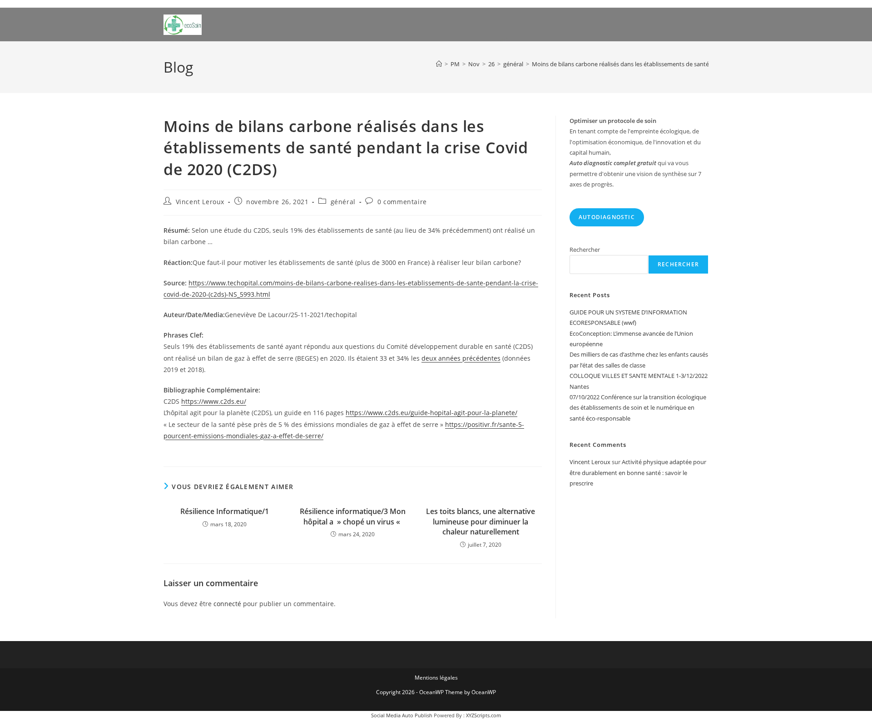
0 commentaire (402, 201)
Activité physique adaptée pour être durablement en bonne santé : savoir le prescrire (638, 472)
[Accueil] (439, 64)
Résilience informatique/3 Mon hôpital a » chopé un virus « (353, 516)
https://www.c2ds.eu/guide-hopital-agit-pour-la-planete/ (431, 412)
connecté (227, 603)
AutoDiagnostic (607, 217)
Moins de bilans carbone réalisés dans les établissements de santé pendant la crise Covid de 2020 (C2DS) (671, 64)
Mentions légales (436, 677)
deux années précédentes (460, 358)
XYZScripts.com (483, 715)
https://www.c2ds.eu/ (213, 401)
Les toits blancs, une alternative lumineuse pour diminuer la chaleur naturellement (480, 521)
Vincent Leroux (200, 201)
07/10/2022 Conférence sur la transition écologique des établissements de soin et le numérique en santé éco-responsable (638, 407)
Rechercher (585, 249)
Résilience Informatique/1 (224, 511)
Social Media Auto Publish (401, 715)
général (343, 201)
